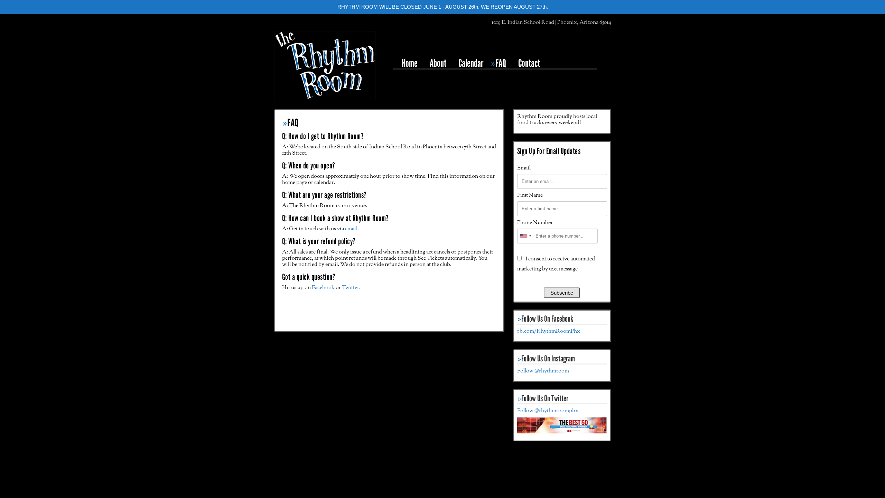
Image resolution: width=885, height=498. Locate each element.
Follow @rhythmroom (543, 371)
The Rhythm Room (325, 65)
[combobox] (525, 236)
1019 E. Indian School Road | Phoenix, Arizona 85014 (551, 22)
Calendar (470, 63)
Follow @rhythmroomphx (547, 411)
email (351, 229)
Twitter (350, 288)
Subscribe (561, 293)
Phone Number (535, 223)
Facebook (323, 288)
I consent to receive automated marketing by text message (556, 264)
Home (410, 63)
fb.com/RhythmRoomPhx (548, 331)
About (438, 63)
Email (524, 168)
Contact (529, 63)
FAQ (500, 63)
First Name (530, 195)
